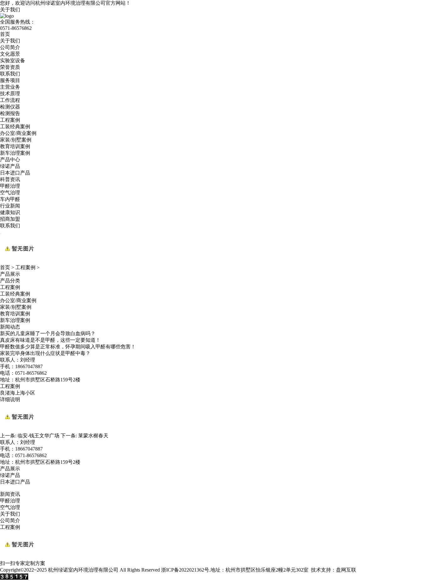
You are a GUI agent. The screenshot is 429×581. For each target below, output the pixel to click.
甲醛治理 (10, 186)
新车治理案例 (15, 153)
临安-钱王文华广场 (38, 435)
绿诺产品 (10, 166)
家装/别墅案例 (15, 139)
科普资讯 (10, 179)
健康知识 (10, 212)
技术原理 (10, 93)
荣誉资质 (10, 67)
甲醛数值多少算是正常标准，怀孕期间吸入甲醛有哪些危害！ (68, 346)
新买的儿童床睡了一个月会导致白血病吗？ (47, 333)
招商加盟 (10, 219)
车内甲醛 (10, 199)
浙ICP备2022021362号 (185, 570)
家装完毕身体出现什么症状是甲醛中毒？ (45, 353)
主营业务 (10, 87)
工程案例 (10, 120)
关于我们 (10, 9)
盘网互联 (346, 570)
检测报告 (10, 113)
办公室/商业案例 (18, 133)
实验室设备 (12, 60)
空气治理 (10, 192)
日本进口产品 (15, 172)
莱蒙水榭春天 (93, 435)
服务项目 (10, 80)
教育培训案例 (15, 146)
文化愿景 (10, 54)
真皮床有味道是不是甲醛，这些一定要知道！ (50, 340)
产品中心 (10, 159)
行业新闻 (10, 205)
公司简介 (10, 47)
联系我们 (10, 73)
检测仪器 (10, 106)
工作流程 (10, 100)
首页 (5, 34)
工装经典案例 (15, 126)
